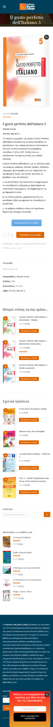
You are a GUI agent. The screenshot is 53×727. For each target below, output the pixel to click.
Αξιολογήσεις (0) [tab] (10, 269)
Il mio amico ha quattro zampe (33, 409)
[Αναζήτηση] (47, 514)
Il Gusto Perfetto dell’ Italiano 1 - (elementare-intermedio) (33, 342)
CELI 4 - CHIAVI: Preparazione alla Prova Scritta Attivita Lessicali (34, 479)
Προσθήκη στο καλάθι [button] (29, 331)
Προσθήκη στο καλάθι (30, 235)
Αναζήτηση (8, 509)
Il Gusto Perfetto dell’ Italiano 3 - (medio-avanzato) (33, 366)
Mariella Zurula (16, 248)
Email (5, 696)
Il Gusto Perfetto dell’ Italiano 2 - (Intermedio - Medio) (33, 318)
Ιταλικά (17, 243)
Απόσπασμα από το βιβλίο (26, 223)
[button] (46, 37)
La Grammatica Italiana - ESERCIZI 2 (34, 455)
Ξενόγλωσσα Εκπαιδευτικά (33, 243)
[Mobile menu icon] (4, 6)
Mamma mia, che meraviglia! (31, 431)
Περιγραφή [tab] (8, 263)
